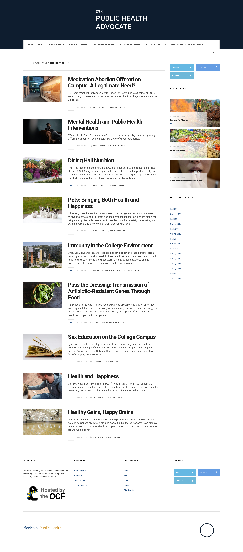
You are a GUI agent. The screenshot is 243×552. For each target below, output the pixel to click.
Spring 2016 (175, 253)
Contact (127, 485)
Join (126, 480)
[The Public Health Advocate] (121, 20)
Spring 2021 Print (178, 116)
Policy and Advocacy (156, 45)
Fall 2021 (174, 219)
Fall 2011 (174, 273)
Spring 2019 (175, 224)
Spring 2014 (175, 258)
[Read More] (171, 123)
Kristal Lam (98, 437)
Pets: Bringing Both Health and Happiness (103, 202)
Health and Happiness (93, 376)
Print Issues (177, 45)
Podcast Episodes (197, 45)
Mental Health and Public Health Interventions (105, 124)
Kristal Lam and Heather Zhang (106, 270)
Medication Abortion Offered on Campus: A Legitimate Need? (104, 82)
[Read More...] (71, 107)
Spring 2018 (175, 234)
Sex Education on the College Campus (112, 336)
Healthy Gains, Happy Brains (100, 412)
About (41, 45)
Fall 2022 (174, 209)
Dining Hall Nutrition (91, 160)
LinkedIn (175, 75)
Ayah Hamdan (98, 107)
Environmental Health (103, 45)
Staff (126, 475)
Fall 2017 (174, 239)
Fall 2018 (174, 229)
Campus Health (56, 45)
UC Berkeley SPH (81, 485)
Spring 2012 (175, 268)
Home (30, 45)
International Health (129, 45)
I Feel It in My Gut (177, 150)
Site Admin (129, 490)
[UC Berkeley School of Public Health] (42, 528)
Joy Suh (95, 322)
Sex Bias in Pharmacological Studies (186, 180)
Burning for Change (179, 120)
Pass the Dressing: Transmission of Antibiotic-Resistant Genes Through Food (109, 291)
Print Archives (80, 470)
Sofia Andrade (99, 146)
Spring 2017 (175, 244)
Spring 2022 (175, 214)
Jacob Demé (98, 362)
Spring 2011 (175, 278)
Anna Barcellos (100, 185)
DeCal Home (79, 480)
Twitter (175, 67)
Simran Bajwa (99, 231)
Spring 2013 (175, 263)
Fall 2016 (174, 249)
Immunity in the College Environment (110, 245)
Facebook (202, 67)
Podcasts (78, 475)
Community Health (78, 45)
